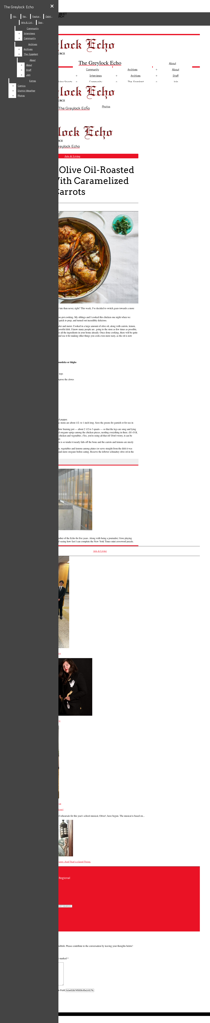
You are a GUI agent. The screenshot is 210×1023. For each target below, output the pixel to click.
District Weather (26, 90)
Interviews (96, 75)
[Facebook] (61, 889)
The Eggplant (136, 82)
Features (37, 16)
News (26, 16)
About (172, 63)
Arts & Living (28, 22)
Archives (132, 69)
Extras (32, 80)
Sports (68, 82)
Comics (22, 85)
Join (175, 82)
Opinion (49, 16)
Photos (106, 106)
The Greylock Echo (19, 6)
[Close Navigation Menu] (52, 6)
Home (16, 16)
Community (92, 69)
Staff (176, 75)
